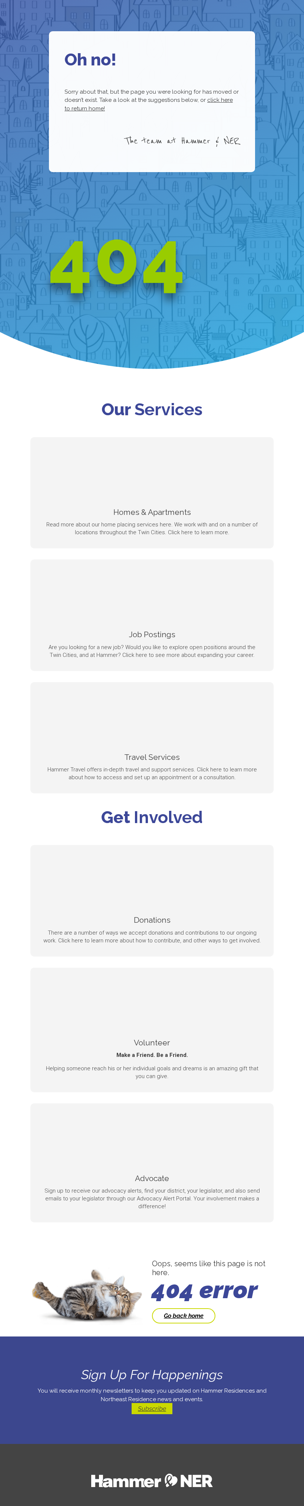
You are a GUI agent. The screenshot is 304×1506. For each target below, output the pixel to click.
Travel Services (152, 757)
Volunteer (152, 1042)
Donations (152, 920)
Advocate (152, 1178)
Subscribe (152, 1408)
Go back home (184, 1315)
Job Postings (152, 634)
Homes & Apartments (152, 512)
